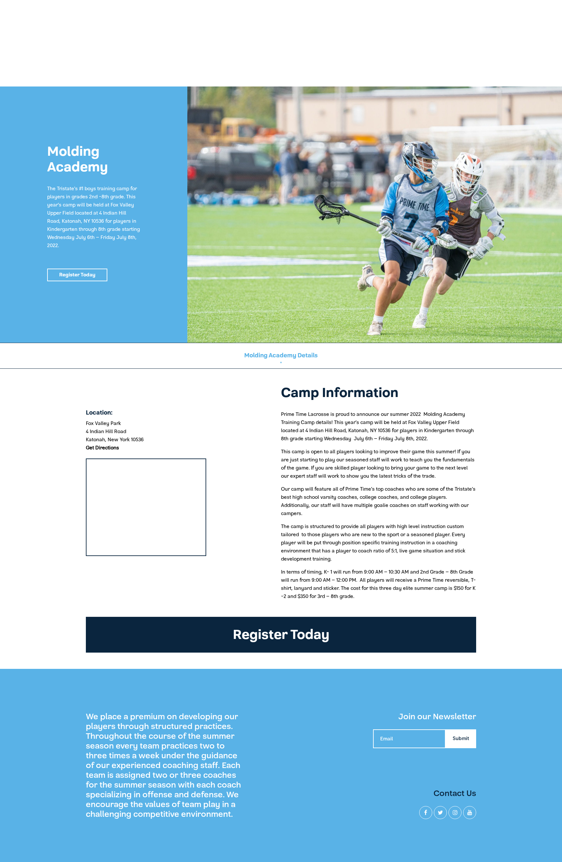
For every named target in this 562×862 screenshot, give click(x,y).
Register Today (77, 275)
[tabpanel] (281, 214)
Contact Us (455, 793)
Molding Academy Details (281, 355)
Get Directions (102, 448)
